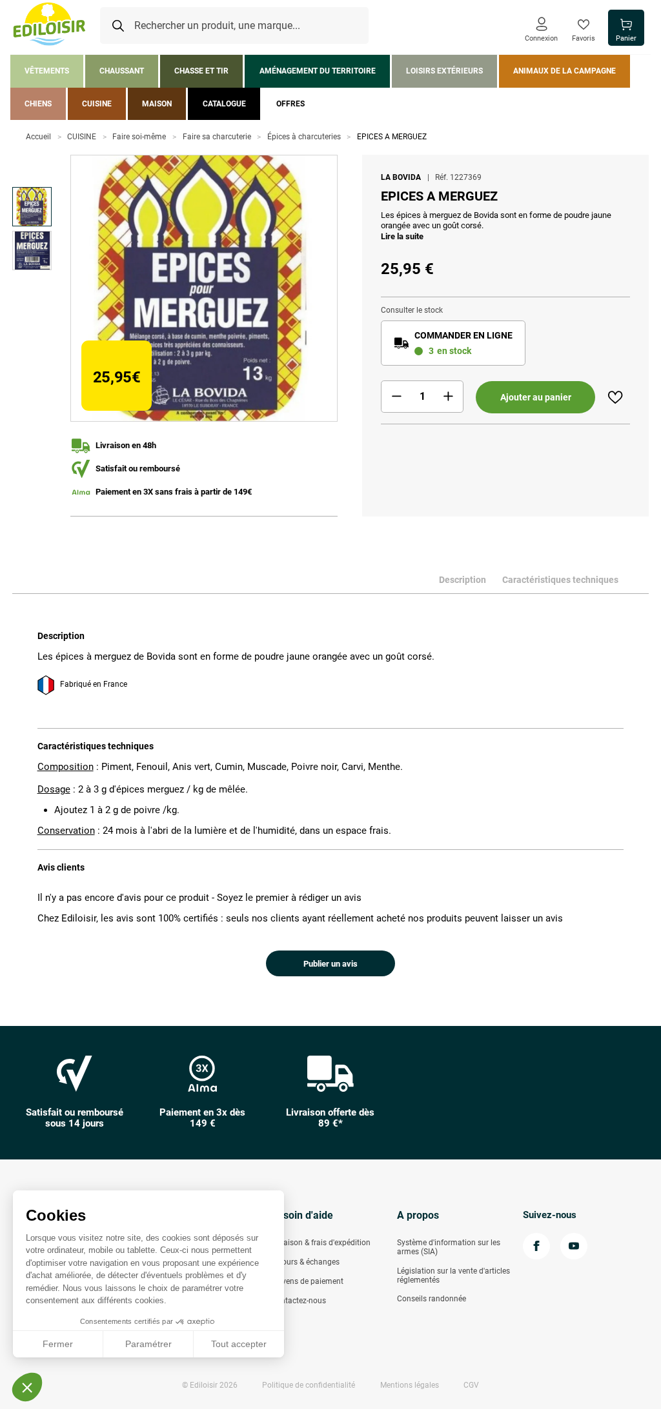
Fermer (58, 1344)
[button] (27, 1387)
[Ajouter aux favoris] (615, 397)
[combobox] (234, 25)
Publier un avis (330, 964)
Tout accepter (239, 1344)
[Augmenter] (448, 396)
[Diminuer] (396, 396)
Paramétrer (148, 1344)
